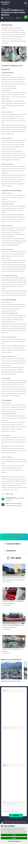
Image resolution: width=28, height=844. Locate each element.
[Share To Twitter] (11, 494)
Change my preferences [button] (14, 841)
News (8, 8)
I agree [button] (14, 835)
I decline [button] (14, 838)
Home (2, 8)
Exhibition (11, 551)
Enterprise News (14, 537)
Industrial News (14, 544)
